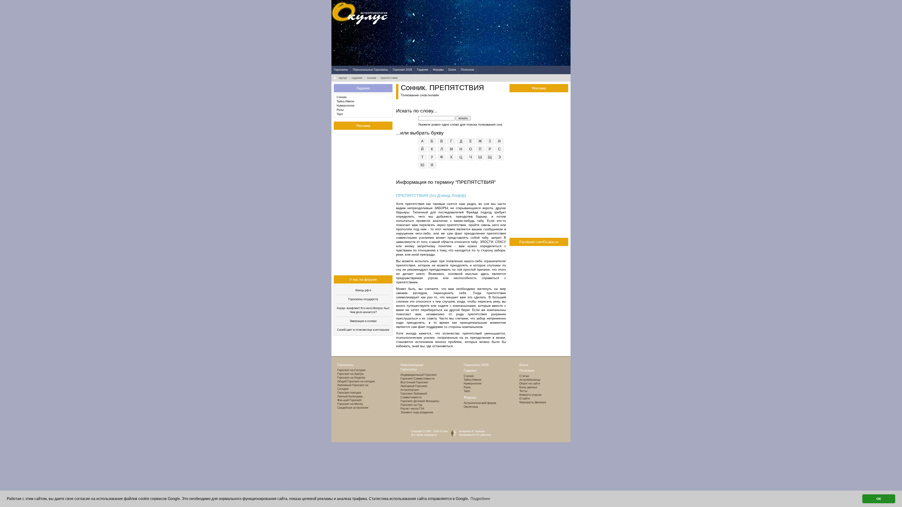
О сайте (524, 398)
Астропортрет (410, 390)
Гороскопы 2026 (476, 365)
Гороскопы (341, 69)
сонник (371, 78)
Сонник (341, 97)
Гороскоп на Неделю (351, 377)
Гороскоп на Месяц (350, 404)
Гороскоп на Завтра (350, 374)
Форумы (438, 69)
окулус (342, 78)
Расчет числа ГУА (412, 408)
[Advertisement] (485, 33)
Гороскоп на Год (411, 405)
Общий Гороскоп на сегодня (356, 381)
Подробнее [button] (480, 499)
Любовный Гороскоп (414, 386)
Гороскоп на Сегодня (351, 370)
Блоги (452, 69)
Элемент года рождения (416, 412)
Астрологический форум (480, 403)
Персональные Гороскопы (370, 69)
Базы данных (528, 387)
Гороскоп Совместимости (417, 378)
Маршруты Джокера (532, 402)
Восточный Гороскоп (414, 382)
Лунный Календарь (350, 396)
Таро (340, 114)
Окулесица (471, 406)
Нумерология (345, 105)
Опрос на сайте (529, 383)
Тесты (523, 391)
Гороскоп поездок (349, 392)
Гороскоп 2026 (402, 69)
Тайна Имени (345, 101)
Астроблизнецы (529, 379)
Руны (340, 109)
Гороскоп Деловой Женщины (419, 401)
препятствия (389, 78)
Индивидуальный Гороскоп (418, 374)
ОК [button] (878, 499)
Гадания (422, 69)
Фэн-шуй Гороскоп (349, 400)
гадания (357, 78)
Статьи (524, 376)
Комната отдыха (530, 394)
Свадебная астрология (352, 407)
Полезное (467, 69)
